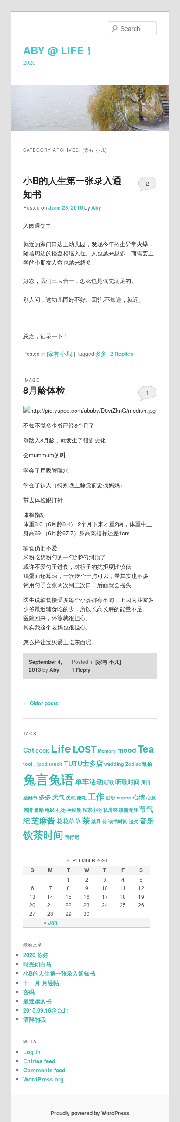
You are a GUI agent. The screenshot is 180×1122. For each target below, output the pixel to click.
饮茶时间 (43, 834)
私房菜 (110, 809)
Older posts (41, 703)
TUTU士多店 (83, 763)
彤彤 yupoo (119, 797)
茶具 (96, 821)
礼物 (61, 809)
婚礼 (82, 797)
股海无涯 (128, 809)
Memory (107, 751)
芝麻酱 (43, 820)
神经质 (74, 809)
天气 (58, 797)
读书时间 (118, 821)
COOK (42, 751)
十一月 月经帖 (41, 983)
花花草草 (68, 821)
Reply (81, 669)
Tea (146, 748)
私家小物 (92, 809)
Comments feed (44, 1070)
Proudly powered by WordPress (90, 1113)
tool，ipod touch (42, 764)
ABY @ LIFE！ (58, 50)
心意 (151, 797)
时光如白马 (37, 964)
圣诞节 (30, 797)
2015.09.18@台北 (45, 1010)
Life (61, 748)
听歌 (109, 782)
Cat (28, 750)
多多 (101, 353)
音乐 (147, 821)
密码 (29, 992)
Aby (96, 207)
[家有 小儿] (60, 353)
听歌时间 (127, 782)
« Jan (50, 922)
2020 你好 (35, 955)
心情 (139, 797)
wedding (114, 764)
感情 (28, 809)
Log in (32, 1051)
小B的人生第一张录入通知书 (59, 973)
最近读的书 (37, 1001)
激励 (39, 809)
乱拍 (147, 764)
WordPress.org (43, 1079)
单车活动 (89, 781)
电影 (50, 809)
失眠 (71, 797)
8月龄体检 (44, 389)
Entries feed (39, 1061)
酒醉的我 (34, 1019)
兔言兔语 (48, 779)
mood (126, 750)
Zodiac (133, 764)
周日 (146, 782)
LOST (85, 748)
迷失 (133, 821)
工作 (96, 796)
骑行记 (72, 836)
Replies (121, 353)
